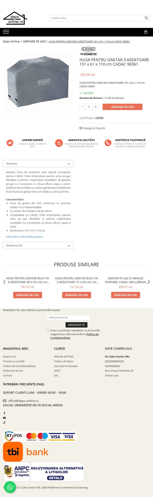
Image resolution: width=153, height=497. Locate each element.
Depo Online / (12, 41)
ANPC (57, 370)
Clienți (59, 348)
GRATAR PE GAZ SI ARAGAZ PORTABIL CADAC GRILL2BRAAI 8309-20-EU (125, 280)
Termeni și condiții (14, 361)
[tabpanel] (38, 81)
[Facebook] (4, 413)
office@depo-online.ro (23, 401)
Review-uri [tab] (14, 245)
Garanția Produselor (66, 366)
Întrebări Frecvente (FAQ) (23, 384)
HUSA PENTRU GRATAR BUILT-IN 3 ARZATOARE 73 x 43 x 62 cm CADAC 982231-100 (76, 280)
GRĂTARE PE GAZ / (35, 41)
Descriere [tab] (11, 163)
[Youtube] (4, 418)
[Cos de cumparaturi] (145, 32)
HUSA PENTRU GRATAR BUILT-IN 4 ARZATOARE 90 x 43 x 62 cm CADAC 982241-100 (27, 280)
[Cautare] (146, 18)
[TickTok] (4, 422)
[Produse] (6, 33)
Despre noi (9, 356)
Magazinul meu (15, 348)
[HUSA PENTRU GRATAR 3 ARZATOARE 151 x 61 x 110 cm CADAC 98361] (38, 81)
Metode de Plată (64, 356)
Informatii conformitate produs (24, 236)
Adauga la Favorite (93, 128)
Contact (7, 375)
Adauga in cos (122, 107)
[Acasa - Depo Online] (23, 18)
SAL (56, 375)
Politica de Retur (63, 361)
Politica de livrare (13, 370)
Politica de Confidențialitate (19, 366)
